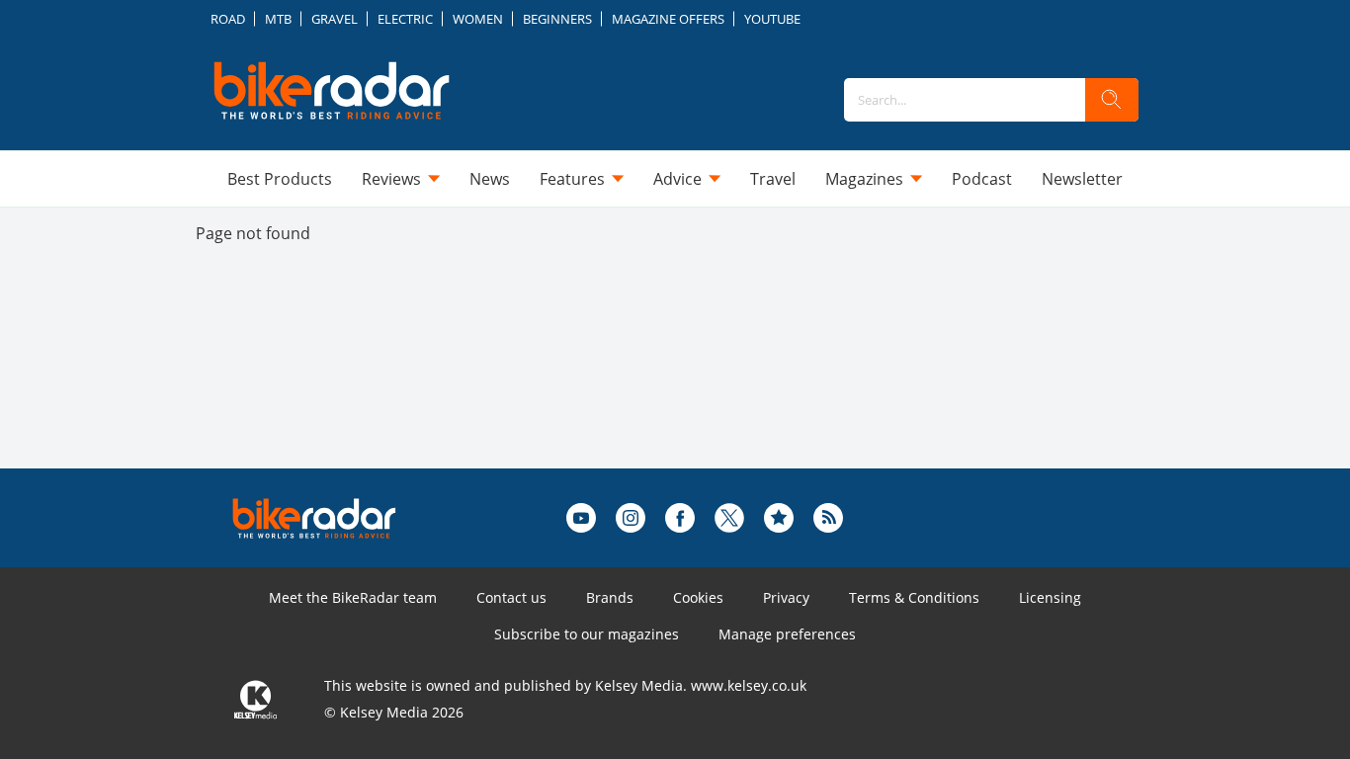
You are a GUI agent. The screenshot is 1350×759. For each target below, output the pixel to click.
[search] (1112, 100)
